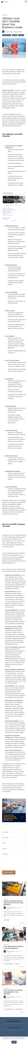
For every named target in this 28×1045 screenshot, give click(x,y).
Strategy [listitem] (17, 963)
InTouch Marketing (13, 1021)
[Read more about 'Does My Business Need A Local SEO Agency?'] (14, 934)
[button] (26, 1)
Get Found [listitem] (6, 920)
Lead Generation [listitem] (19, 1009)
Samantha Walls (8, 31)
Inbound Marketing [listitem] (8, 963)
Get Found (21, 35)
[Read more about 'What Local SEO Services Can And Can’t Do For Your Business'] (14, 889)
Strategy (15, 35)
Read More (21, 922)
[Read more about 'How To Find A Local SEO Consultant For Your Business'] (14, 978)
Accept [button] (14, 1042)
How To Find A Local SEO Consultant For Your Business (13, 992)
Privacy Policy (21, 1038)
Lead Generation (7, 35)
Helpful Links (13, 1027)
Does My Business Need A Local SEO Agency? (13, 947)
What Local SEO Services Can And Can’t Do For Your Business (14, 903)
